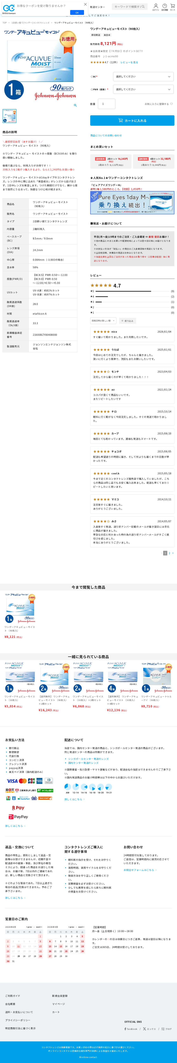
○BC (94, 76)
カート (56, 1012)
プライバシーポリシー (18, 1020)
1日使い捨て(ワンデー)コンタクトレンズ (30, 22)
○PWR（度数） (100, 89)
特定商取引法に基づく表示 (20, 1028)
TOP (5, 22)
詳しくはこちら (14, 826)
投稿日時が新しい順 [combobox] (101, 320)
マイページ (58, 1004)
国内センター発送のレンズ (83, 762)
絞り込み (129, 320)
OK (77, 12)
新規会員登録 (59, 995)
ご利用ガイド (12, 995)
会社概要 (10, 1004)
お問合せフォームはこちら (139, 870)
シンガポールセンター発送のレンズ (88, 758)
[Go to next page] (172, 553)
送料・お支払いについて (19, 1012)
